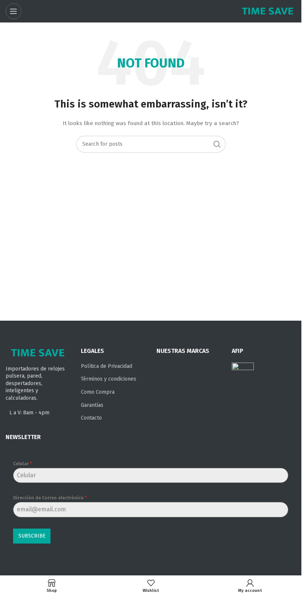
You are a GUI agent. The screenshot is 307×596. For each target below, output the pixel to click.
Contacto (91, 418)
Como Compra (98, 392)
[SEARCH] (217, 144)
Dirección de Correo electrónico (50, 497)
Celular (22, 463)
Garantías (92, 405)
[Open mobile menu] (13, 11)
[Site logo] (268, 11)
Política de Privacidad (106, 366)
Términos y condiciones (108, 379)
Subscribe (32, 536)
